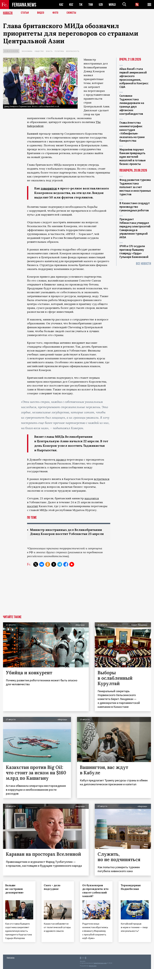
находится (92, 498)
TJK (80, 4)
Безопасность (72, 51)
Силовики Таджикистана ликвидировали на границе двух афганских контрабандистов (131, 105)
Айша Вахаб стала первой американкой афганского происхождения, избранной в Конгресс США (133, 78)
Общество (39, 51)
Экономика (27, 51)
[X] (35, 564)
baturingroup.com (100, 963)
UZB (101, 4)
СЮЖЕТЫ (71, 12)
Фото (55, 12)
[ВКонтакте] (41, 564)
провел (61, 459)
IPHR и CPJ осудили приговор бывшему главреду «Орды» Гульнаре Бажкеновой (133, 251)
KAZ (61, 4)
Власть (49, 51)
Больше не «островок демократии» (14, 889)
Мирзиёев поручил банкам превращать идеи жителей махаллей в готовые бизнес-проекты (132, 157)
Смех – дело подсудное (52, 887)
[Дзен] (53, 564)
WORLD (112, 4)
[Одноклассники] (47, 564)
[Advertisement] (77, 593)
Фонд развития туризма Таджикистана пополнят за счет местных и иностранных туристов (135, 187)
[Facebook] (65, 564)
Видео (40, 12)
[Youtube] (71, 564)
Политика (59, 51)
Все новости (143, 264)
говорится (49, 188)
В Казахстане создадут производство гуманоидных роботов (134, 206)
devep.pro (92, 966)
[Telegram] (59, 564)
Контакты (10, 957)
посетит (32, 506)
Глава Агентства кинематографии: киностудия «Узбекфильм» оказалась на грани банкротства (132, 131)
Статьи (25, 12)
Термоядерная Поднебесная (131, 887)
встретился (101, 479)
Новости (8, 12)
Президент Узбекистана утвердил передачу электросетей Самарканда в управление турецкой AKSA (134, 228)
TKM (90, 4)
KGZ (71, 4)
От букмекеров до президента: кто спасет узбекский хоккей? (95, 891)
